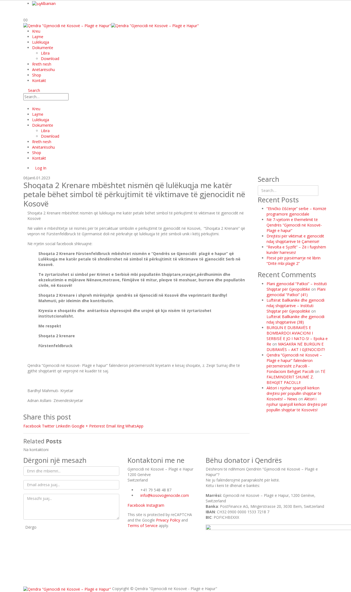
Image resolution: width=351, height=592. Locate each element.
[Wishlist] (26, 14)
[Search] (74, 97)
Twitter (48, 426)
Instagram (155, 505)
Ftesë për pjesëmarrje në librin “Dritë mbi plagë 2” (294, 260)
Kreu (36, 31)
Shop (36, 75)
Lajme (37, 36)
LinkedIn (63, 426)
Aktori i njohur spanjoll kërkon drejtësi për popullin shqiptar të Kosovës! (297, 404)
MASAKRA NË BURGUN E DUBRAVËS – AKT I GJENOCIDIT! (296, 346)
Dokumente (42, 47)
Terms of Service (143, 525)
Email (111, 426)
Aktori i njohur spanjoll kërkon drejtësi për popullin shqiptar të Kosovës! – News (294, 393)
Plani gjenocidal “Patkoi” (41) (296, 292)
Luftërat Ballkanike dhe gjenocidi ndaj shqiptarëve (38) (295, 319)
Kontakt (39, 80)
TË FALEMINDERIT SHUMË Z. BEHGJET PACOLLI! (296, 377)
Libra (45, 53)
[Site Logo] (111, 25)
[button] (31, 90)
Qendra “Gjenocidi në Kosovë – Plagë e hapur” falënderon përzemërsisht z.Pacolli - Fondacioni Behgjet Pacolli (294, 363)
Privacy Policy (168, 520)
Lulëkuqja (40, 42)
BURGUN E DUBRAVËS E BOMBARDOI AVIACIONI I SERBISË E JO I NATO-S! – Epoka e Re (297, 336)
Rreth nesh (41, 64)
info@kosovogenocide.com (164, 495)
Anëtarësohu (43, 69)
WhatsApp (134, 426)
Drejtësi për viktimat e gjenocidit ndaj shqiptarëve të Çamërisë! (295, 238)
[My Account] (31, 14)
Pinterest (97, 426)
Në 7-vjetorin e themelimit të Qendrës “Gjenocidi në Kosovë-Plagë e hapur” (294, 225)
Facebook (32, 426)
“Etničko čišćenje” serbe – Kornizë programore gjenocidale (296, 211)
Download (50, 58)
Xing (120, 426)
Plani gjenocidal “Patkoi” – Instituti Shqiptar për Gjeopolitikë (297, 286)
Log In (40, 168)
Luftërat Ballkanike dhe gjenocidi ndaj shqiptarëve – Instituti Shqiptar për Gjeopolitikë (295, 306)
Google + (80, 426)
